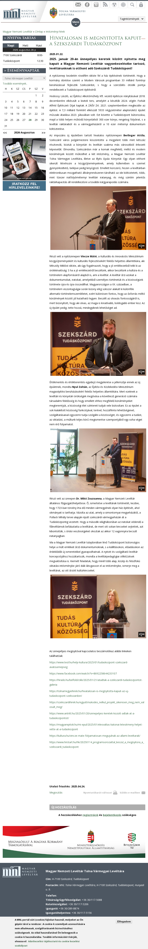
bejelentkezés (112, 815)
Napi (10, 45)
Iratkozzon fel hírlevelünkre (78, 4)
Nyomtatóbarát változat (97, 792)
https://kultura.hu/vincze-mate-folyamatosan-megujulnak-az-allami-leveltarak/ (94, 735)
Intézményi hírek (55, 31)
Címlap (39, 31)
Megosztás (55, 792)
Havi (39, 45)
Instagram (96, 4)
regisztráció (90, 815)
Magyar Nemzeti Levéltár (17, 31)
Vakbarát (114, 4)
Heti (25, 45)
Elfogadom (124, 921)
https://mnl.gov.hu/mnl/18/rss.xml (105, 4)
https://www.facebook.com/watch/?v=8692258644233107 (83, 673)
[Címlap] (22, 13)
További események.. (15, 83)
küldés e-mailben (130, 792)
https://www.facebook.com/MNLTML (87, 4)
